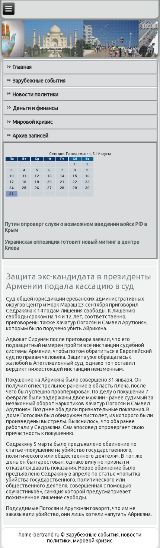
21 (62, 182)
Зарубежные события (39, 81)
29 (75, 188)
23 (87, 182)
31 (11, 194)
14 (62, 176)
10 (11, 176)
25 (24, 188)
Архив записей (30, 136)
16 (87, 176)
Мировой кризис (33, 122)
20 (49, 182)
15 (75, 176)
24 (11, 188)
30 (87, 188)
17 (11, 182)
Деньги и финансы (35, 108)
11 (24, 176)
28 (62, 188)
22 (75, 182)
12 (37, 176)
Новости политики (35, 94)
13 (49, 176)
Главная (22, 67)
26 (37, 188)
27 (49, 188)
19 (37, 182)
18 (24, 182)
